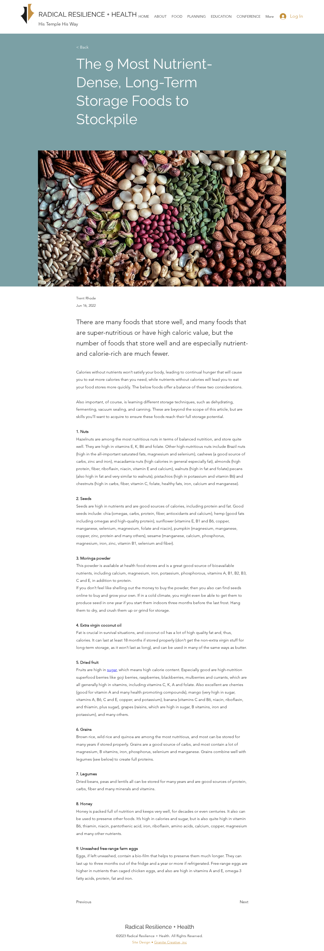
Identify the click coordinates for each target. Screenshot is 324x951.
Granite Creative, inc (170, 942)
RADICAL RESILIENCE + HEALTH (87, 14)
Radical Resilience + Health (159, 926)
